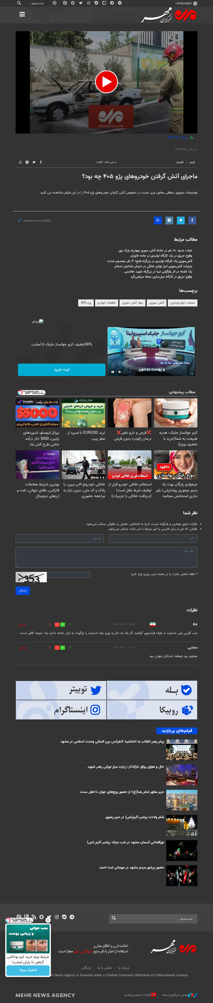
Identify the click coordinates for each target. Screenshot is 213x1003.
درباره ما (123, 968)
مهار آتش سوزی (132, 302)
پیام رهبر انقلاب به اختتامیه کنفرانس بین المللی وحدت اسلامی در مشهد (112, 742)
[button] (106, 81)
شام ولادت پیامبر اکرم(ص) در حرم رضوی (134, 817)
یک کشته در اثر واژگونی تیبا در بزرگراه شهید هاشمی (158, 271)
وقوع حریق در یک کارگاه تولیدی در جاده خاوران (161, 255)
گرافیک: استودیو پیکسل (137, 995)
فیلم (192, 162)
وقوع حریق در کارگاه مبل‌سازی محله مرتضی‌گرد (161, 276)
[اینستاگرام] (57, 917)
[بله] (64, 917)
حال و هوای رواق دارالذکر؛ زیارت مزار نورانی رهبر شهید (126, 767)
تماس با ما (105, 968)
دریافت (178, 137)
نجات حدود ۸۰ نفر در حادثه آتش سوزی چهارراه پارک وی (155, 250)
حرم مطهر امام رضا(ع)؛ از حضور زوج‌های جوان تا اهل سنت (122, 792)
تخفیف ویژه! (28, 970)
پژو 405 (86, 302)
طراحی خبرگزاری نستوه (175, 995)
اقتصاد (180, 162)
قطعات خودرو (107, 302)
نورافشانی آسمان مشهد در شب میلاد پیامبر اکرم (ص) (125, 842)
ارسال (22, 590)
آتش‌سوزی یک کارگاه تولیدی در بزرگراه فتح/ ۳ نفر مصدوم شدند (149, 261)
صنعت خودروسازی (182, 302)
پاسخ (22, 624)
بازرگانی (86, 968)
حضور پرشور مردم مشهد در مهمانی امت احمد (131, 868)
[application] (106, 82)
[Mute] (120, 372)
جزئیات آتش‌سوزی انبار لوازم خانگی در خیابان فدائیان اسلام (153, 266)
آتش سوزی (156, 302)
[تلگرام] (72, 917)
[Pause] (113, 372)
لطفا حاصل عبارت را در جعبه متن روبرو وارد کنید (164, 574)
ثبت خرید (61, 369)
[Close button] (48, 920)
